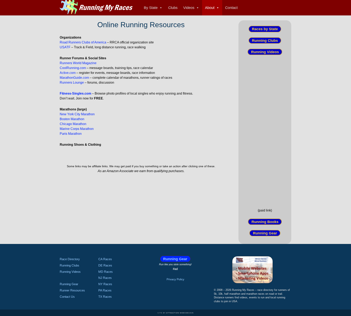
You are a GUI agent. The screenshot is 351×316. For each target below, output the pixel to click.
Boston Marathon (72, 119)
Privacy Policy (175, 279)
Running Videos (265, 52)
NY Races (105, 284)
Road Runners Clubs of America (83, 42)
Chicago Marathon (73, 124)
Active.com (68, 72)
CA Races (105, 259)
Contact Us (67, 296)
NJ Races (105, 277)
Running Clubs (265, 40)
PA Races (105, 290)
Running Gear (265, 233)
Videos (188, 8)
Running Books (264, 222)
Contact (231, 8)
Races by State (265, 29)
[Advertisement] (264, 131)
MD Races (105, 271)
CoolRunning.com (73, 68)
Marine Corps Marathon (77, 128)
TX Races (105, 296)
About (209, 8)
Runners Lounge (72, 82)
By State (151, 8)
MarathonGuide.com (74, 77)
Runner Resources (72, 290)
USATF (65, 47)
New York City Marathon (77, 114)
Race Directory (70, 259)
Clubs (173, 8)
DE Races (105, 265)
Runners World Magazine (78, 63)
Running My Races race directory (96, 7)
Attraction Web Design (180, 313)
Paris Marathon (71, 133)
